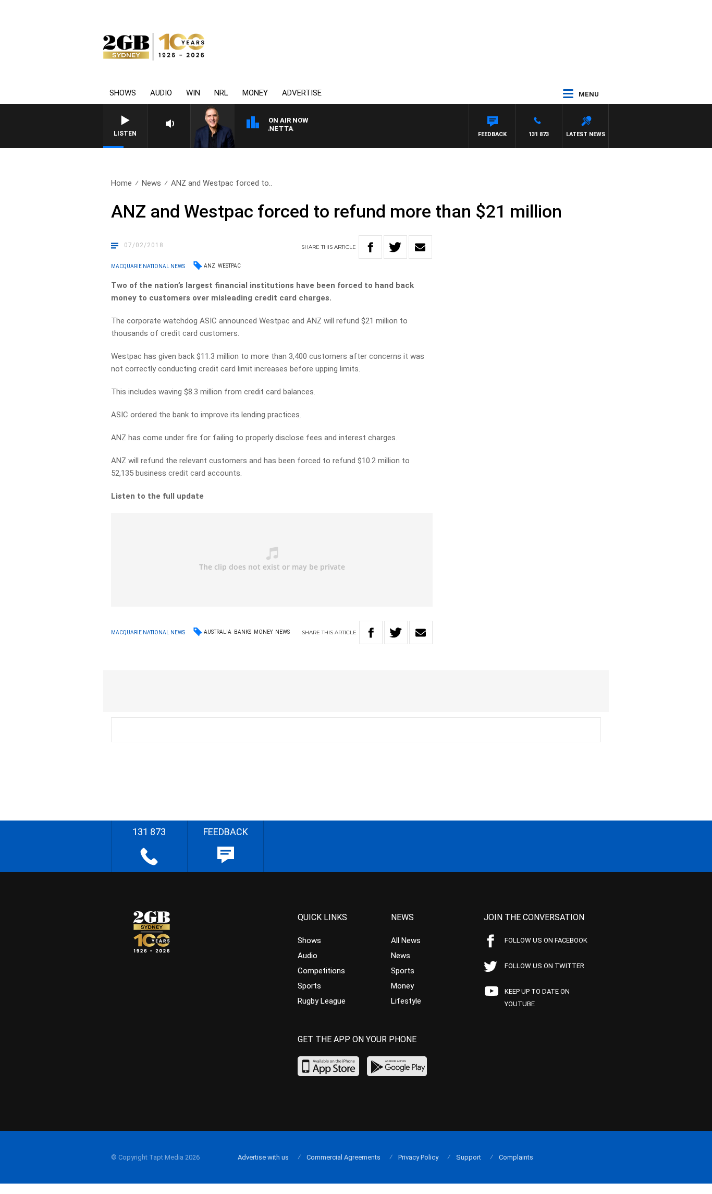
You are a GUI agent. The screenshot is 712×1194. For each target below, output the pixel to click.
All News (406, 940)
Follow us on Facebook (546, 940)
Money (255, 93)
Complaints (516, 1157)
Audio (161, 93)
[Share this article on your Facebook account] (370, 247)
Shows (122, 93)
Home (121, 183)
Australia (217, 632)
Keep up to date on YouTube (537, 997)
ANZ (209, 266)
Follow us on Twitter (544, 966)
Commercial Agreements (343, 1157)
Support (468, 1157)
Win (193, 93)
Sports (309, 986)
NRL (221, 93)
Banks (242, 632)
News (151, 183)
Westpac (229, 266)
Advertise (302, 93)
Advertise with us (263, 1157)
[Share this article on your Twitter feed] (395, 247)
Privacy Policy (418, 1157)
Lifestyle (406, 1001)
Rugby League (322, 1001)
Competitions (321, 970)
